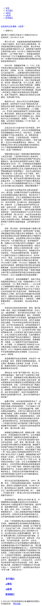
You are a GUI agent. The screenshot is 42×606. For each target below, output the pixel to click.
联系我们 (9, 18)
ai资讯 (8, 13)
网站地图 (17, 604)
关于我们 (9, 11)
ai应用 (8, 15)
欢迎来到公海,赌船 (8, 26)
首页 (7, 8)
